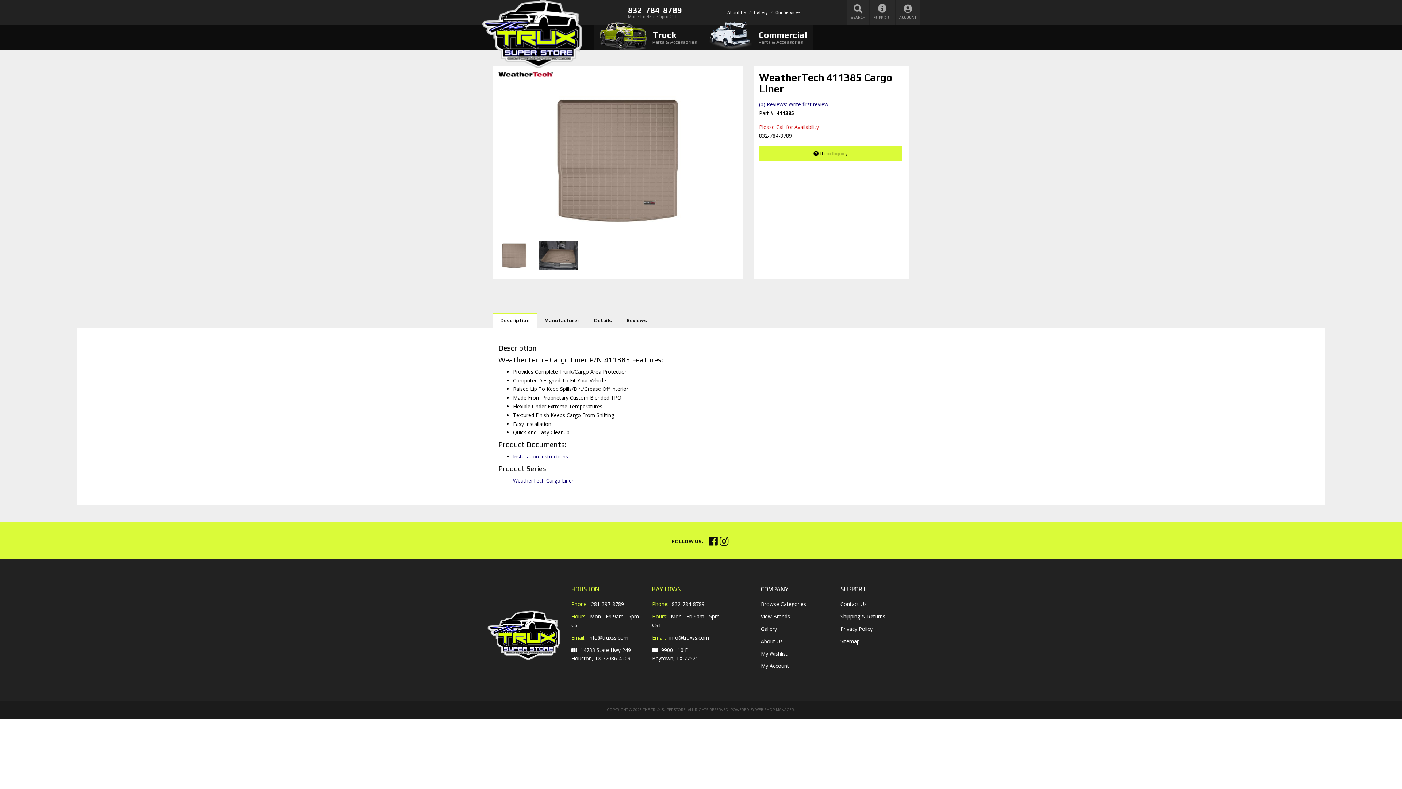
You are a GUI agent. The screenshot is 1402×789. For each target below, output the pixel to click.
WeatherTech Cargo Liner (543, 480)
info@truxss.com (608, 637)
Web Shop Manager (774, 709)
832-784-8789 (688, 604)
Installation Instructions (540, 456)
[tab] (648, 37)
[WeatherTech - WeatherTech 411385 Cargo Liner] (525, 76)
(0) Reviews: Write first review (793, 104)
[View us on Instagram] (724, 543)
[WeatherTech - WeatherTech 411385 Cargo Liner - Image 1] (514, 255)
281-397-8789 (607, 604)
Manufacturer (561, 320)
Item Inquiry (833, 153)
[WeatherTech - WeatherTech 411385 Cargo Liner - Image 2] (558, 255)
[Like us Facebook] (713, 543)
